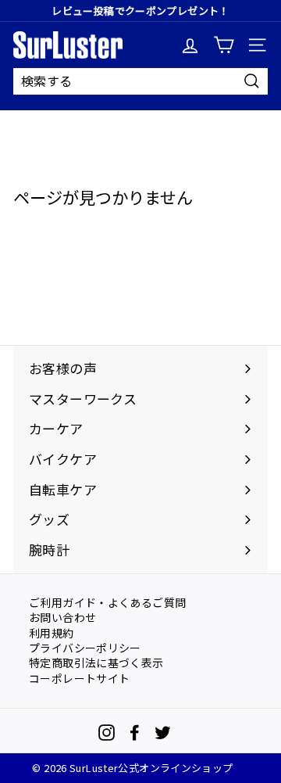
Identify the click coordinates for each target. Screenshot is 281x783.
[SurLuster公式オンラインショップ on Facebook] (134, 732)
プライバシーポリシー (85, 647)
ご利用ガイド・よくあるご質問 (107, 601)
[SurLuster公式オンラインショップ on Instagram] (106, 732)
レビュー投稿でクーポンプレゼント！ (140, 10)
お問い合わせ (62, 616)
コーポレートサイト (79, 677)
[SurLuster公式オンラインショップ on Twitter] (163, 732)
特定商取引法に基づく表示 (96, 662)
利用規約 (51, 632)
